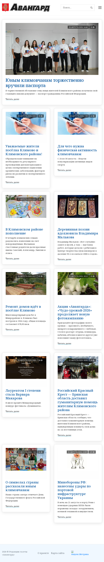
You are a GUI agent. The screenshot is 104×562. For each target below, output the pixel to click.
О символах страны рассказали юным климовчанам (22, 486)
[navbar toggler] (100, 8)
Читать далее (12, 99)
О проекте (43, 553)
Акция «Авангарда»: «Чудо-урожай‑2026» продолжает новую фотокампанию (75, 312)
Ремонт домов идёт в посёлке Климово (23, 308)
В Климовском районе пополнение (24, 231)
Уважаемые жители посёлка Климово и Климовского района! (24, 150)
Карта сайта (57, 553)
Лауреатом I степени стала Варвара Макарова (23, 394)
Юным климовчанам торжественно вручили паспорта (45, 82)
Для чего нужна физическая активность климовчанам (77, 150)
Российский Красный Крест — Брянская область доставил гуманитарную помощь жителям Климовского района (78, 400)
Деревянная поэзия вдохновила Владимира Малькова (78, 233)
